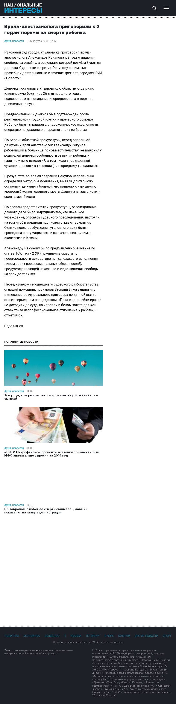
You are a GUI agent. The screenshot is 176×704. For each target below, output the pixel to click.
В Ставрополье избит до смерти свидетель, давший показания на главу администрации (45, 511)
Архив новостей (14, 41)
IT (65, 636)
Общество (51, 636)
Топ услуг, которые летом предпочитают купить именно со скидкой (51, 397)
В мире (109, 636)
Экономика (31, 636)
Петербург (93, 636)
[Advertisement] (88, 569)
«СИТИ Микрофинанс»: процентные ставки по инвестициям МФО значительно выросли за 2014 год (51, 454)
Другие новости (146, 636)
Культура (124, 636)
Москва (76, 636)
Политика (12, 636)
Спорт (167, 636)
